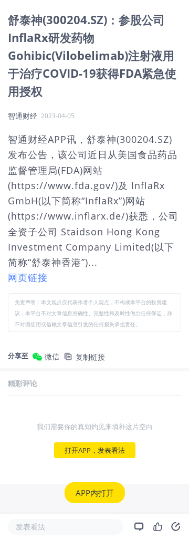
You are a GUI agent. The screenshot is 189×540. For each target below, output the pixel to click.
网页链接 (28, 277)
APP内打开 (95, 492)
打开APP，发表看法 (95, 450)
